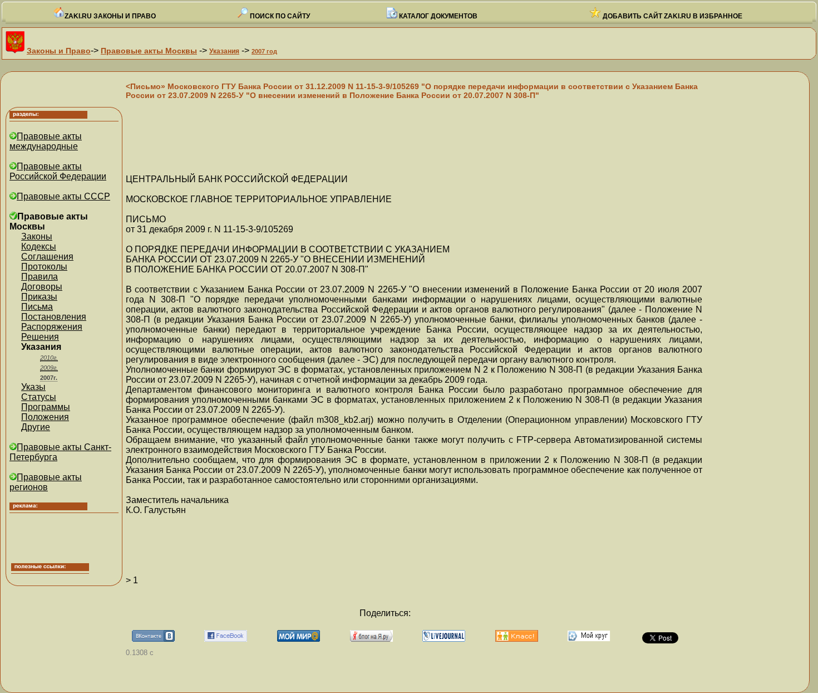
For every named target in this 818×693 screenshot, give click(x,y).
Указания (224, 51)
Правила (39, 276)
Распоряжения (51, 326)
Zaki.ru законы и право (110, 16)
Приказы (39, 296)
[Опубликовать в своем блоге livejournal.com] (443, 638)
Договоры (41, 286)
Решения (40, 336)
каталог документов (437, 16)
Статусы (38, 397)
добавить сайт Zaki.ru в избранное (671, 16)
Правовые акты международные (45, 141)
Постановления (53, 316)
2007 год (264, 51)
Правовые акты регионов (45, 482)
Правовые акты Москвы (149, 50)
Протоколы (44, 266)
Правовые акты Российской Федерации (57, 171)
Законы (36, 236)
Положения (45, 417)
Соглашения (47, 256)
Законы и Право (59, 50)
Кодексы (38, 246)
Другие (35, 427)
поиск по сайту (279, 16)
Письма (37, 306)
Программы (45, 407)
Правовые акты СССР (63, 196)
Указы (33, 387)
